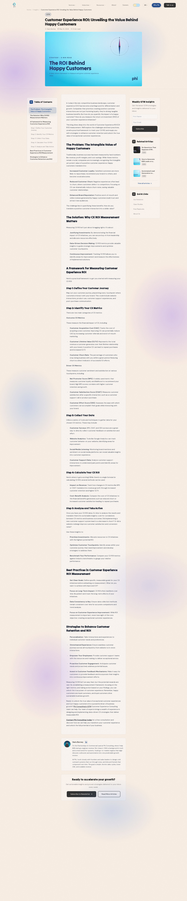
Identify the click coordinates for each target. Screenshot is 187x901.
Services (72, 5)
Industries (85, 5)
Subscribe (140, 129)
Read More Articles (109, 794)
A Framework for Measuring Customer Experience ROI (40, 123)
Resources (100, 5)
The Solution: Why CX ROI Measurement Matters (39, 116)
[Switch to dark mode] (136, 5)
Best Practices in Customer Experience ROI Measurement (41, 152)
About (114, 5)
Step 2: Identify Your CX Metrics (42, 134)
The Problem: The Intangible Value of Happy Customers (41, 110)
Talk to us (169, 5)
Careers (125, 5)
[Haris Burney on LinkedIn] (86, 742)
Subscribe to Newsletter (80, 794)
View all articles (144, 183)
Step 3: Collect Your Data (40, 138)
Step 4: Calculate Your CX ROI (41, 142)
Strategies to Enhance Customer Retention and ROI (41, 158)
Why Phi (156, 5)
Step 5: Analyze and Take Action (42, 147)
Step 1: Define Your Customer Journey (41, 129)
